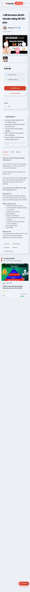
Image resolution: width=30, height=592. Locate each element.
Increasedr (6, 247)
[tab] (14, 53)
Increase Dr (7, 244)
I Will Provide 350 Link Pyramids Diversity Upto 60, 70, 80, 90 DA (13, 287)
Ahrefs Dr (14, 247)
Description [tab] (6, 152)
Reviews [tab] (18, 152)
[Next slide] (24, 44)
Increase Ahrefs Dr (8, 251)
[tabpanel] (15, 205)
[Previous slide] (6, 44)
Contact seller (16, 93)
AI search (19, 3)
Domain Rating (16, 244)
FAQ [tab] (12, 152)
